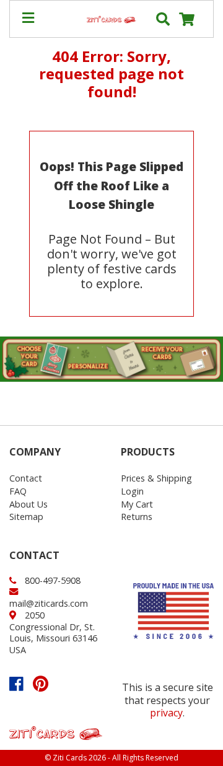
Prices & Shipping (156, 478)
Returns (136, 516)
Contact (25, 478)
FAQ (18, 491)
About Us (28, 504)
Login (132, 491)
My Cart (137, 504)
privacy (166, 713)
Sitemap (26, 516)
